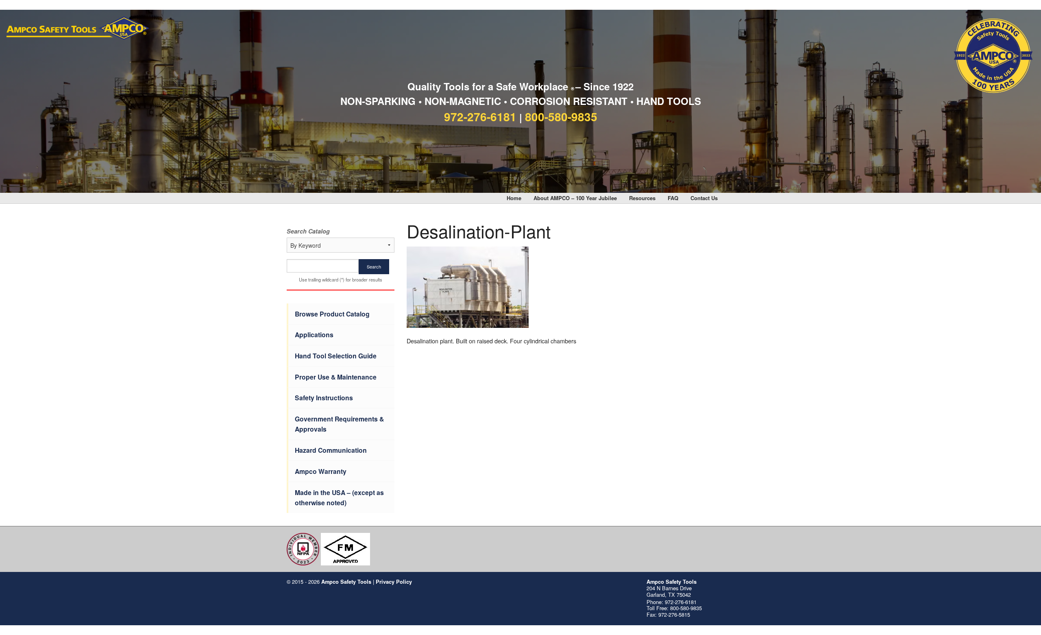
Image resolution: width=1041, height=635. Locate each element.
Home (514, 198)
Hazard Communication (331, 450)
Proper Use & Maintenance (336, 377)
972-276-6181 (480, 116)
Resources (642, 198)
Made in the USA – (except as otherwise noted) (339, 497)
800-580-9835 (561, 116)
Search (374, 266)
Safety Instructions (324, 397)
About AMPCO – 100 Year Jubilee (575, 198)
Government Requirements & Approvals (339, 424)
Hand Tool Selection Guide (336, 355)
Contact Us (704, 198)
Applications (314, 334)
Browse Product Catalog (332, 314)
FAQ (673, 198)
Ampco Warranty (320, 471)
